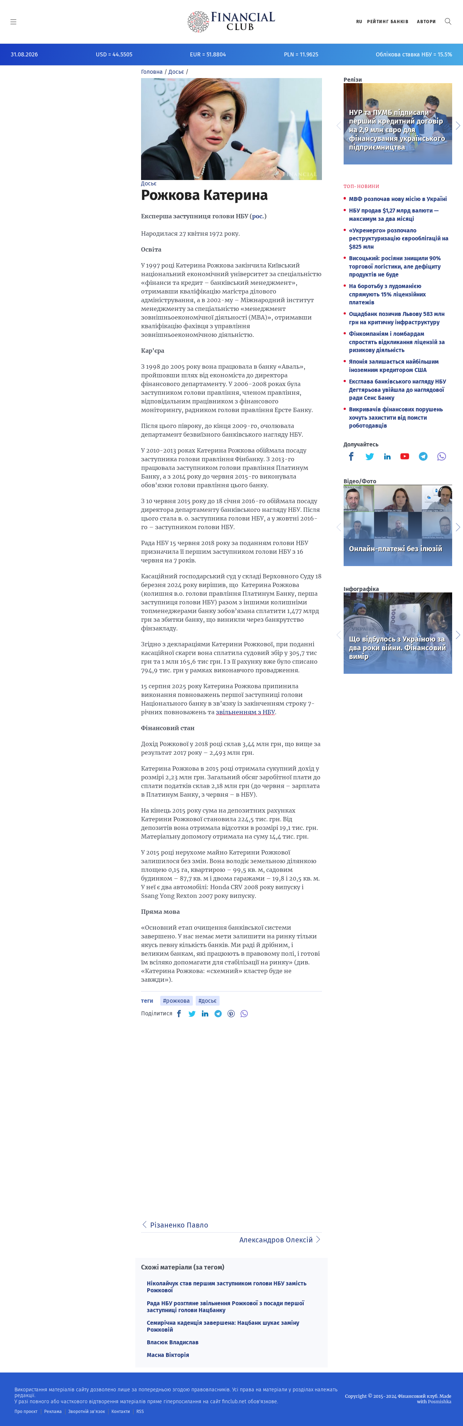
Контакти (120, 1411)
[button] (448, 21)
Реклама (53, 1411)
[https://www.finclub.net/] (231, 22)
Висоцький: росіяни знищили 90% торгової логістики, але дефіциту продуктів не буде (395, 266)
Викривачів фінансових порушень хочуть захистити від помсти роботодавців (396, 417)
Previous (338, 124)
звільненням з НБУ (245, 712)
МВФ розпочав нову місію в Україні (398, 199)
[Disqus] (231, 1114)
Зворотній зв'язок (86, 1411)
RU (359, 21)
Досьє (149, 183)
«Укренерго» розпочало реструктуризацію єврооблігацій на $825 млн (399, 238)
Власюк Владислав (173, 1342)
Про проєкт (25, 1411)
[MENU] (13, 21)
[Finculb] (352, 457)
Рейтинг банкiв (387, 21)
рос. (258, 216)
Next (457, 124)
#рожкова (176, 1000)
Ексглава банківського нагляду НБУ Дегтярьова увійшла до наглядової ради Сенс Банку (397, 389)
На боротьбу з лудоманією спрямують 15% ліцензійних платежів (387, 294)
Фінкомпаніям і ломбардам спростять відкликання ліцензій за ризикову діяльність (397, 342)
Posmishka (439, 1401)
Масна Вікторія (168, 1355)
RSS (140, 1411)
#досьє (208, 1000)
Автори (426, 21)
